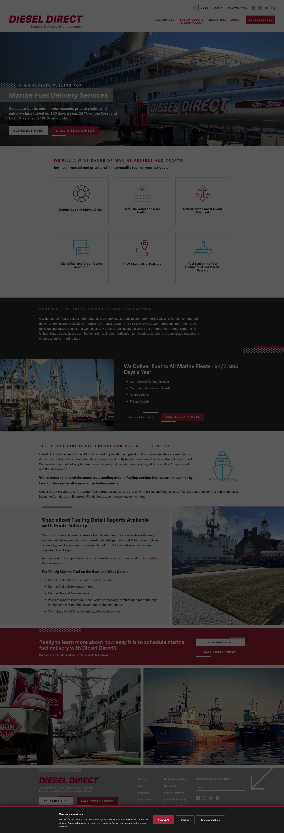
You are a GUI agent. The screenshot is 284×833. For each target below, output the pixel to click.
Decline (185, 819)
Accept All (163, 819)
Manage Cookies (210, 819)
